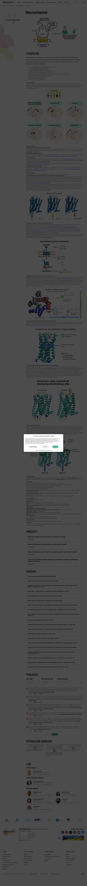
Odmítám (45, 446)
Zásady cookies (38, 450)
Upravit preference (33, 446)
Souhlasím (55, 446)
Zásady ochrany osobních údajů (46, 450)
